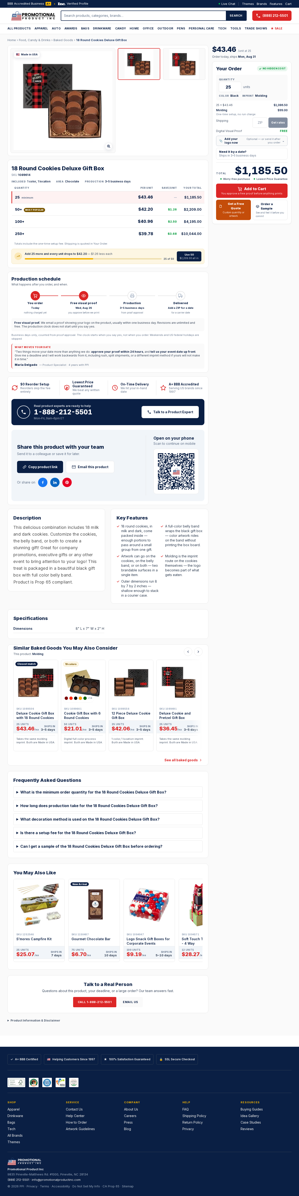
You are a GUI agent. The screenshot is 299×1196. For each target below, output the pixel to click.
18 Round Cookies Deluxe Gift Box (101, 40)
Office (148, 28)
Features (276, 4)
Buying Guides (252, 1109)
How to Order (76, 1122)
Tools (235, 28)
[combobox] (143, 15)
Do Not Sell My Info (86, 1186)
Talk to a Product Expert (173, 412)
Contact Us (74, 1109)
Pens (181, 28)
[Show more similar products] (198, 652)
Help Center (75, 1116)
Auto (56, 28)
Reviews (247, 1129)
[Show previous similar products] (188, 652)
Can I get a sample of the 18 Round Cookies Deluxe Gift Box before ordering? (91, 846)
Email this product (93, 467)
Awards (70, 28)
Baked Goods (63, 40)
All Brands (15, 1135)
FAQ (185, 1109)
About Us (131, 1109)
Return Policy (192, 1122)
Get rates (278, 122)
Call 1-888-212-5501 (95, 1002)
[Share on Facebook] (42, 482)
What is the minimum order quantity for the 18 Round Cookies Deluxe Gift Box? (93, 792)
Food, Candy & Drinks (34, 40)
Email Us (130, 1002)
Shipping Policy (194, 1116)
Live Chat (228, 4)
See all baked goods (181, 760)
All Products (19, 28)
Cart (288, 4)
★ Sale (276, 28)
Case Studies (251, 1122)
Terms (44, 1186)
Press (128, 1122)
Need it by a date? (237, 153)
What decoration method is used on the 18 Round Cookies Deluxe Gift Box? (90, 819)
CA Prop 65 (111, 1186)
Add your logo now (252, 140)
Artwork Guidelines (80, 1129)
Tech (222, 28)
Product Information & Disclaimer (35, 1020)
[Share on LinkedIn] (55, 482)
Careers (130, 1116)
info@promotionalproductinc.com (56, 1180)
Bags (85, 28)
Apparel (41, 28)
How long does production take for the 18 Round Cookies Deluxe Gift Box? (89, 805)
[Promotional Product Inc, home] (33, 16)
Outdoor (165, 28)
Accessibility (61, 1186)
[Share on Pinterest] (67, 482)
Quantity (227, 79)
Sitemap (128, 1186)
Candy (120, 28)
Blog (127, 1129)
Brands (262, 4)
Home (134, 28)
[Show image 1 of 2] (139, 64)
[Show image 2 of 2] (184, 64)
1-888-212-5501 (63, 412)
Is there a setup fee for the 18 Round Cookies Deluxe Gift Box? (78, 832)
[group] (108, 707)
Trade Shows (256, 28)
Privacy (188, 1129)
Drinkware (102, 28)
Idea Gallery (250, 1116)
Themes (248, 4)
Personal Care (201, 28)
